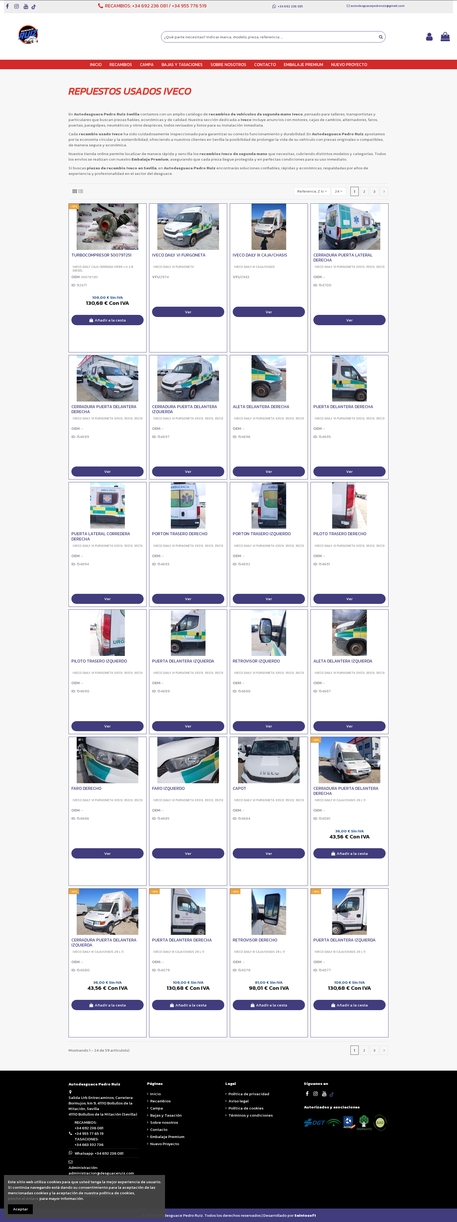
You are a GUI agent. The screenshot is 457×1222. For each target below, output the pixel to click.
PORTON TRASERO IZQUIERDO (262, 534)
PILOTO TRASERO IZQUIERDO (99, 661)
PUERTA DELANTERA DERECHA (343, 406)
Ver (188, 312)
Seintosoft (305, 1215)
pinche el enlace (23, 1198)
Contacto (158, 1129)
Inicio (155, 1094)
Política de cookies (246, 1108)
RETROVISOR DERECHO (255, 940)
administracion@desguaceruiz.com (101, 1173)
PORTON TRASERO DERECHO (179, 534)
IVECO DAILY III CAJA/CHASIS (260, 255)
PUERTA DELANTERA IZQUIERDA (183, 661)
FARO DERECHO (86, 788)
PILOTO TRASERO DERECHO (339, 534)
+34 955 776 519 (189, 5)
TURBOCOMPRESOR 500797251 (101, 255)
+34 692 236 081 (150, 5)
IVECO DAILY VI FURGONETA (178, 255)
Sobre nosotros (164, 1122)
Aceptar (20, 1209)
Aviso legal (239, 1101)
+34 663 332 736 (89, 1144)
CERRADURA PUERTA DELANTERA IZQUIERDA (184, 409)
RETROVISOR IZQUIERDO (256, 661)
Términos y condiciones (251, 1115)
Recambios (160, 1101)
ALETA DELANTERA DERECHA (261, 406)
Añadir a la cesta (110, 320)
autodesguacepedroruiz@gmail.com (378, 5)
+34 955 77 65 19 (89, 1133)
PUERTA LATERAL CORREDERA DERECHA (100, 536)
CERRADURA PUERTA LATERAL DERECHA (342, 257)
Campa (156, 1108)
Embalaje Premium (167, 1136)
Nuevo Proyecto (164, 1143)
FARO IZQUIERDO (168, 788)
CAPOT (239, 788)
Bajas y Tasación (166, 1115)
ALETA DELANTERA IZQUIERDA (342, 661)
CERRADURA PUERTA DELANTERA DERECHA (103, 409)
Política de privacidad (249, 1094)
